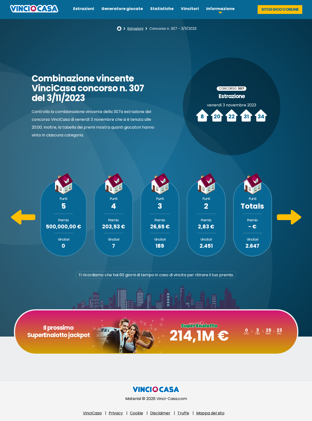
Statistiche (162, 8)
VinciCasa (92, 413)
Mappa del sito (210, 413)
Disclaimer (160, 413)
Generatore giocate (122, 8)
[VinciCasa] (34, 11)
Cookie (136, 413)
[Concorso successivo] (289, 223)
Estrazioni (83, 8)
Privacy (116, 413)
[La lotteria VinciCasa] (119, 28)
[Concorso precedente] (23, 223)
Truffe (183, 413)
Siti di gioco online (280, 9)
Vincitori (190, 8)
